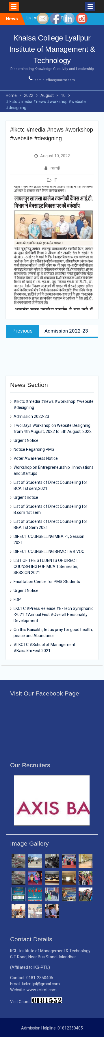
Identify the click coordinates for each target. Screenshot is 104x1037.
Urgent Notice (26, 440)
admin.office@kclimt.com (55, 80)
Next (86, 827)
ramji (55, 168)
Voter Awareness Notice (36, 458)
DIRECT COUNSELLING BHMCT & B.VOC (49, 551)
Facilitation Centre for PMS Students (47, 581)
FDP (17, 599)
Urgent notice (26, 497)
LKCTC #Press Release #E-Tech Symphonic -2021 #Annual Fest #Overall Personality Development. (53, 614)
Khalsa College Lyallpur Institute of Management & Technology (52, 49)
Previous (17, 826)
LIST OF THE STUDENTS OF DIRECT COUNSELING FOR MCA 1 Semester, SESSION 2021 (46, 566)
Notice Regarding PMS (34, 449)
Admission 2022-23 (31, 416)
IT (55, 180)
